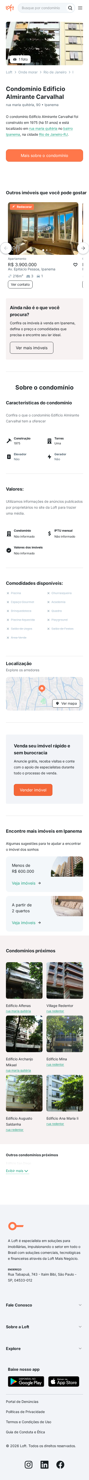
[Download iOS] (63, 1382)
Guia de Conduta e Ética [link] (25, 1432)
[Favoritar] (75, 265)
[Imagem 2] (46, 250)
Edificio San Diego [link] (18, 1163)
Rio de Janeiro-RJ (53, 134)
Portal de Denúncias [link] (22, 1401)
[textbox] (46, 8)
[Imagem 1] (43, 250)
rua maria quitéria (43, 128)
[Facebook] (60, 1465)
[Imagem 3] (50, 250)
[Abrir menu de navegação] (80, 8)
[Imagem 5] (57, 250)
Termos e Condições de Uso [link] (28, 1422)
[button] (44, 694)
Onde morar (28, 72)
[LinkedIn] (44, 1465)
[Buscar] (70, 8)
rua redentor (55, 1011)
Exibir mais (14, 1171)
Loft (9, 72)
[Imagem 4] (53, 250)
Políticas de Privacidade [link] (25, 1412)
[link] (31, 348)
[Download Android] (26, 1382)
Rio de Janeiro (55, 72)
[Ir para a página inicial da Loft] (12, 8)
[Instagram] (29, 1465)
